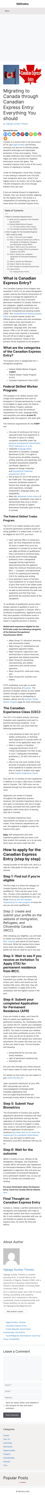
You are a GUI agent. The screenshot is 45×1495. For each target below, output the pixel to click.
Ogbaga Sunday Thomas (21, 271)
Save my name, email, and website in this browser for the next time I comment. (22, 1405)
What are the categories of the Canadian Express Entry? (24, 221)
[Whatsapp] (35, 134)
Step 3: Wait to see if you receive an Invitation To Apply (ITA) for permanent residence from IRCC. (24, 249)
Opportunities (12, 1322)
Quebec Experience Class (26, 773)
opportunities (19, 145)
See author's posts (15, 1311)
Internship (7, 1443)
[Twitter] (10, 134)
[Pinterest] (22, 134)
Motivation (7, 1447)
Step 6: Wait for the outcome (20, 264)
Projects (6, 1454)
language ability (25, 449)
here (11, 900)
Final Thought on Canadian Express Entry (24, 266)
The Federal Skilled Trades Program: (24, 227)
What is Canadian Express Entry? (19, 217)
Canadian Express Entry (16, 1326)
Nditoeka (22, 3)
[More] (5, 138)
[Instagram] (39, 134)
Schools (22, 1322)
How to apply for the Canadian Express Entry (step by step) (21, 233)
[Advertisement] (22, 36)
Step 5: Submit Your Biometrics (21, 261)
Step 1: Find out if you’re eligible (21, 237)
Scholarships (8, 1458)
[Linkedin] (18, 134)
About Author (15, 269)
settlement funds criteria (28, 496)
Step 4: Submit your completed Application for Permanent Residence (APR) (23, 256)
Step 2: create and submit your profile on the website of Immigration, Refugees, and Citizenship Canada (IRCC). (24, 242)
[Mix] (31, 134)
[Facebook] (5, 134)
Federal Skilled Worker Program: (21, 224)
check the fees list (15, 1078)
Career (6, 1435)
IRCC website (9, 941)
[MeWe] (27, 134)
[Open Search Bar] (42, 11)
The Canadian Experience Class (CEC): (24, 229)
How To (6, 1439)
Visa (5, 1465)
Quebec (27, 688)
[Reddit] (14, 134)
